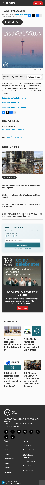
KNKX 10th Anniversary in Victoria (22, 293)
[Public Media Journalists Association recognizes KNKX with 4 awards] (32, 331)
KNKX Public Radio (22, 14)
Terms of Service (29, 461)
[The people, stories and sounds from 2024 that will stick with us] (12, 331)
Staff (6, 450)
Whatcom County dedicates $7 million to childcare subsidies (21, 196)
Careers (26, 441)
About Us (7, 441)
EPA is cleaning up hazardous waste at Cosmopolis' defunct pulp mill (21, 186)
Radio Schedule (9, 459)
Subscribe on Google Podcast (14, 107)
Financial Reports (29, 450)
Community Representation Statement (28, 455)
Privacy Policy (28, 248)
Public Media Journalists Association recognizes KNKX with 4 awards (31, 344)
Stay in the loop (22, 245)
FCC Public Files (28, 470)
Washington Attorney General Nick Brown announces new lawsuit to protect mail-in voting (22, 215)
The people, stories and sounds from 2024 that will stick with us (12, 344)
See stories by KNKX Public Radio (15, 130)
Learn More (22, 308)
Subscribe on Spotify (11, 103)
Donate (38, 3)
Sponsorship (27, 445)
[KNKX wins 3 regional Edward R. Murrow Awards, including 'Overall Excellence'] (12, 365)
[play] (3, 482)
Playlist (6, 463)
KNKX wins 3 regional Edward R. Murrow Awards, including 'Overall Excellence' (12, 380)
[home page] (11, 4)
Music (9, 236)
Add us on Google (34, 77)
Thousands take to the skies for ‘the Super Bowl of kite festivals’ (21, 205)
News (8, 137)
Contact (6, 445)
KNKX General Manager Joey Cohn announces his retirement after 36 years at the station (31, 380)
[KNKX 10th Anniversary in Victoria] (22, 271)
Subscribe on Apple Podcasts (14, 98)
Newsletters (8, 472)
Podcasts (7, 467)
